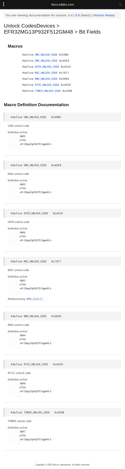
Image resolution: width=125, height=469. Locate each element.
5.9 (78, 15)
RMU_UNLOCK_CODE (47, 78)
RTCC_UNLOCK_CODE (48, 84)
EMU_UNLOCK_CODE (47, 60)
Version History (104, 15)
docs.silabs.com (62, 4)
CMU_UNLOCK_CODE (47, 54)
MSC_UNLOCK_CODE (47, 72)
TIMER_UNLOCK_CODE (48, 90)
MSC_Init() (35, 299)
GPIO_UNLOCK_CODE (48, 66)
